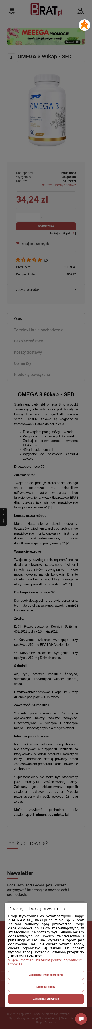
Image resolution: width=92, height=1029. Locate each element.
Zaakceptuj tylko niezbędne (46, 974)
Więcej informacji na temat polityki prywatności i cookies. (45, 962)
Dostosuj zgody (45, 986)
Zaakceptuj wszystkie (46, 998)
